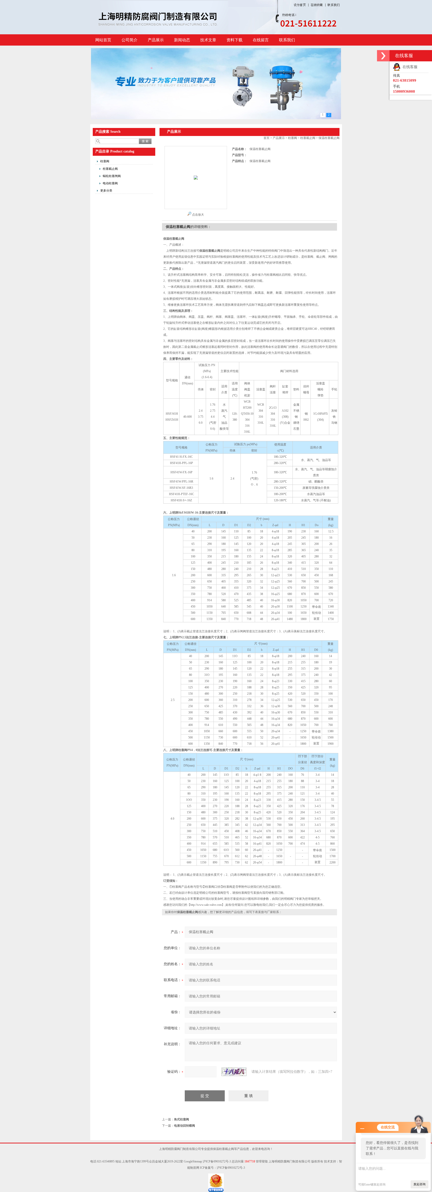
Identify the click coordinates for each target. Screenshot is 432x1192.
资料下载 (234, 40)
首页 (267, 138)
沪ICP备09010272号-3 (217, 1161)
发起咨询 (420, 1184)
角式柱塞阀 (181, 1119)
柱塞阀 (104, 161)
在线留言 (261, 40)
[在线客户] (383, 55)
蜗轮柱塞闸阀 (112, 176)
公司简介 (130, 40)
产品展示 (156, 40)
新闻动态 (182, 40)
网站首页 (103, 40)
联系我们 (287, 40)
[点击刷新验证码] (234, 1072)
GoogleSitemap (193, 1161)
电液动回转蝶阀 (184, 1125)
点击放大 (198, 214)
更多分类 (106, 190)
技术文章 (208, 40)
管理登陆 (262, 1161)
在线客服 (409, 67)
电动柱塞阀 (110, 183)
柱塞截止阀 (110, 169)
